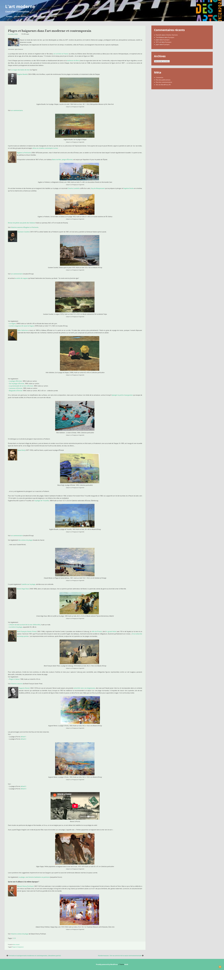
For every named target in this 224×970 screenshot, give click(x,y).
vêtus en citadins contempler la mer (45, 148)
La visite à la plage (15, 627)
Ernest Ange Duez (23, 589)
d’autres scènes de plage (19, 934)
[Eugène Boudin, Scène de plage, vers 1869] (75, 137)
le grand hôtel (111, 631)
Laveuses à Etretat (15, 388)
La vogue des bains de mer (20, 70)
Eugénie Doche (128, 188)
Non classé (16, 944)
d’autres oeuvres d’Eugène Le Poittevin (24, 227)
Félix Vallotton (23, 330)
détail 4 (23, 789)
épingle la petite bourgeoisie (122, 395)
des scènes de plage (25, 540)
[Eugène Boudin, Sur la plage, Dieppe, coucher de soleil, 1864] (80, 102)
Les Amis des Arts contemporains (45, 16)
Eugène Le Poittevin (24, 153)
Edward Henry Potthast (25, 886)
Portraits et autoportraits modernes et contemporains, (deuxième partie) (34, 956)
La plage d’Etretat (15, 381)
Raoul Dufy (21, 450)
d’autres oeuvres (17, 684)
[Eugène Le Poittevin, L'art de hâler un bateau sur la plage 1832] (75, 214)
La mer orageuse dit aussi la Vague (21, 326)
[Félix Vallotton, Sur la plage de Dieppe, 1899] (80, 370)
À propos (9, 16)
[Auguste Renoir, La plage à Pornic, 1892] (80, 723)
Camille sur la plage (28, 584)
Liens (30, 16)
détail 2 (23, 739)
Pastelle (159, 35)
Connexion (159, 77)
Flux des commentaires (164, 82)
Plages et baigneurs (18, 947)
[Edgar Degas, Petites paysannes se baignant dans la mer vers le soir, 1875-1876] (75, 864)
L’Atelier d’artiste (171, 35)
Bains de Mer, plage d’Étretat (62, 159)
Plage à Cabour (14, 679)
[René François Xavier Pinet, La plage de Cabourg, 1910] (79, 663)
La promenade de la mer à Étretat (21, 386)
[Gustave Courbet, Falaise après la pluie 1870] (80, 265)
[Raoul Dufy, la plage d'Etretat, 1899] (80, 483)
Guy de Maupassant (98, 188)
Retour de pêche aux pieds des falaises (21, 223)
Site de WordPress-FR (163, 85)
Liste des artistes (20, 16)
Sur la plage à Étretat (16, 383)
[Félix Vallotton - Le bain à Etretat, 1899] (75, 430)
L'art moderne (20, 6)
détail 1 (23, 737)
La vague (12, 323)
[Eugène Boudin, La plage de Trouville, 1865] (75, 527)
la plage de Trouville (41, 501)
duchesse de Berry (73, 61)
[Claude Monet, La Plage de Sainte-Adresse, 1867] (75, 576)
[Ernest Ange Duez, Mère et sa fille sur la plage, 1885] (79, 614)
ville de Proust (97, 631)
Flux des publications (163, 80)
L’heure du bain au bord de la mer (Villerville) (25, 625)
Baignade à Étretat (15, 391)
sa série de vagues (21, 278)
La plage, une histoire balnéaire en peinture (34, 877)
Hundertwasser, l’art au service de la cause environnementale (120, 956)
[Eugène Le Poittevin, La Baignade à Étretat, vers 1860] (79, 180)
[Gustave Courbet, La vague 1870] (75, 312)
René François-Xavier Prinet (27, 631)
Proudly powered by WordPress (107, 964)
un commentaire (17, 110)
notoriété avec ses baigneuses (84, 688)
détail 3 (23, 786)
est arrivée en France (60, 54)
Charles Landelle (74, 188)
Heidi (126, 964)
